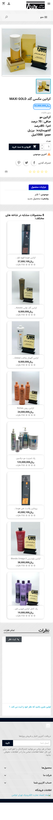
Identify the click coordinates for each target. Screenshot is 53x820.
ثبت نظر (13, 639)
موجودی (44, 194)
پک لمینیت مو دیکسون (25, 458)
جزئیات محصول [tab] (38, 187)
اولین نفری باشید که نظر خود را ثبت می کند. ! (30, 707)
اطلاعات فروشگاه (43, 790)
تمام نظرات (9, 630)
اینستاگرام (48, 725)
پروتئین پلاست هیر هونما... (25, 508)
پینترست (19, 163)
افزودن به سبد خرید (24, 147)
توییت (26, 163)
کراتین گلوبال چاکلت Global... (26, 358)
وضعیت (44, 198)
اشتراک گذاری (34, 163)
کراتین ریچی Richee (25, 408)
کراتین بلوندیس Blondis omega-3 (25, 558)
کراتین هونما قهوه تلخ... (26, 257)
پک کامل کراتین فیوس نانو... (26, 609)
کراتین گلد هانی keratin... (25, 308)
